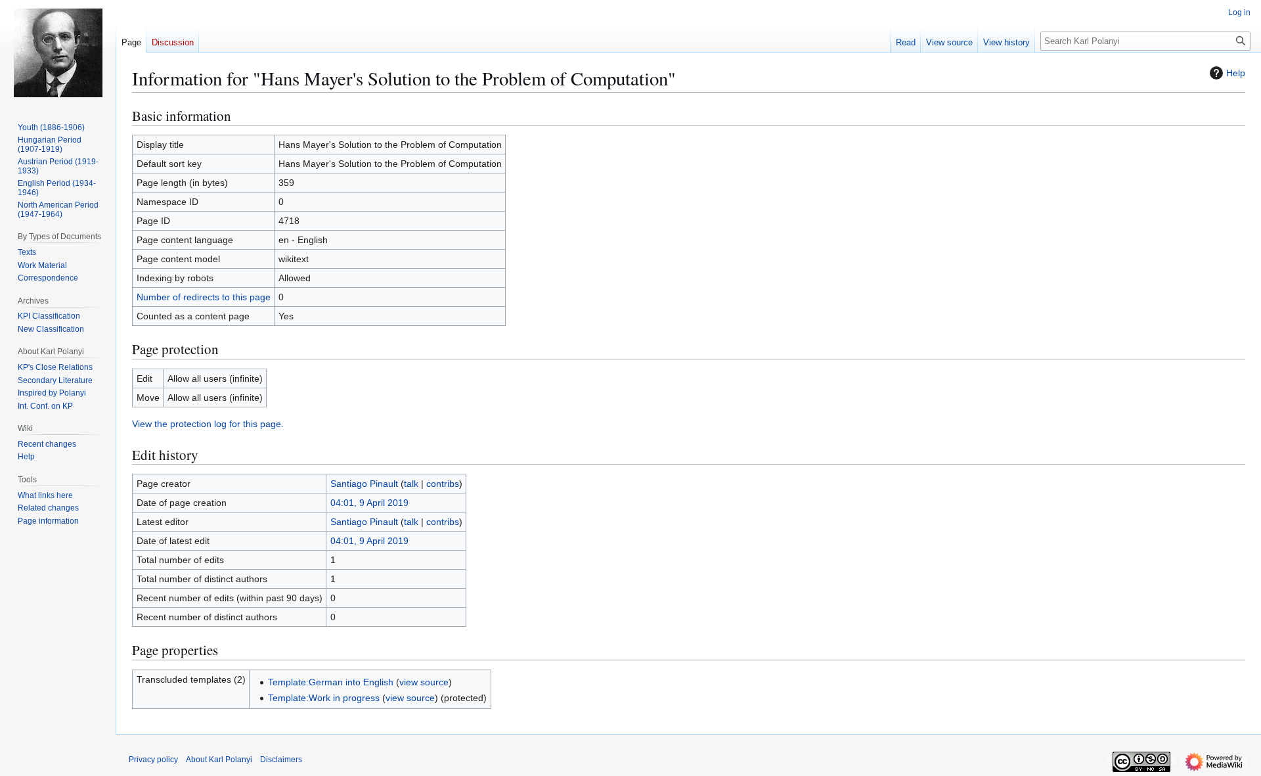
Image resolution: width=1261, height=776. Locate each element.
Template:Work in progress (324, 698)
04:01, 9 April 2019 (369, 502)
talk (411, 483)
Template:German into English (330, 682)
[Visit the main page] (57, 52)
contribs (442, 483)
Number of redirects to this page (204, 297)
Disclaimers (281, 759)
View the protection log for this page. (208, 424)
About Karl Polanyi (219, 759)
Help (1235, 73)
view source (424, 682)
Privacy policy (153, 759)
